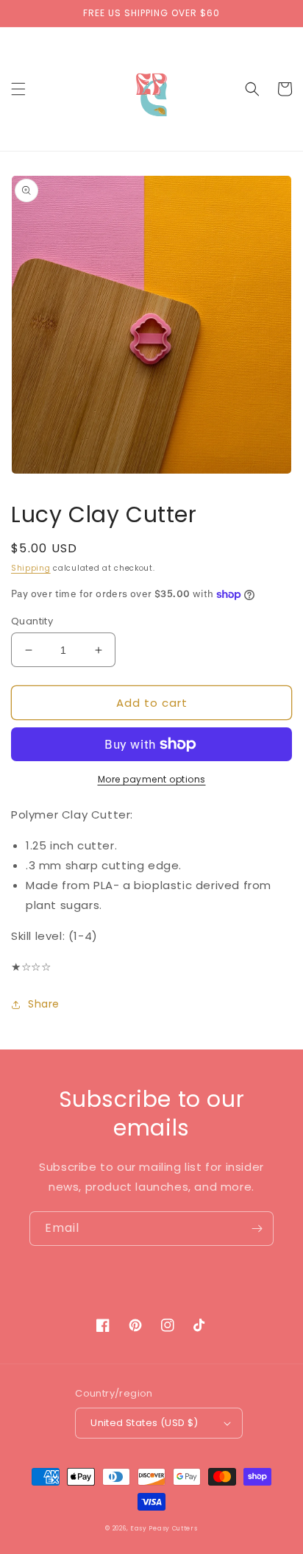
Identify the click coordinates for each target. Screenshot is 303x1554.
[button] (18, 89)
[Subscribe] (256, 1228)
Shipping (31, 568)
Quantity (32, 621)
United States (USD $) (144, 1423)
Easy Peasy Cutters (164, 1528)
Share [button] (44, 1004)
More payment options (152, 779)
